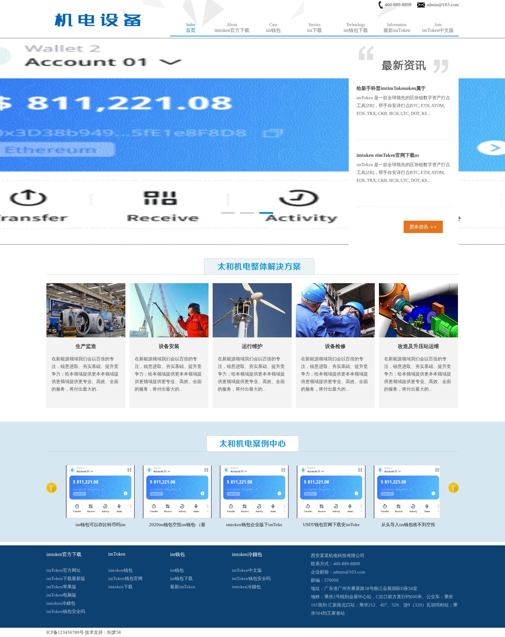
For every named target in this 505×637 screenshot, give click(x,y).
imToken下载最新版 (65, 578)
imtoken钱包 (120, 570)
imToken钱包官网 (125, 578)
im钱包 (177, 554)
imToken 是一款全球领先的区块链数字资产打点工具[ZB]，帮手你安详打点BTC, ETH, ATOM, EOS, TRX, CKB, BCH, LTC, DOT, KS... (403, 105)
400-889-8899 (398, 4)
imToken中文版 (247, 570)
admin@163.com (443, 4)
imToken (116, 554)
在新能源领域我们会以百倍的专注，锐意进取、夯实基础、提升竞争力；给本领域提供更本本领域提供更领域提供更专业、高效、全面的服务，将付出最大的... (85, 374)
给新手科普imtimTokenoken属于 (391, 88)
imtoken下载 (120, 586)
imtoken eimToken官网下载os (388, 155)
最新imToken (182, 586)
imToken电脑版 (61, 595)
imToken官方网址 (63, 570)
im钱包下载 (181, 578)
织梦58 (114, 632)
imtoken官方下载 (63, 554)
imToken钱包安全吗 (65, 611)
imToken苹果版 (61, 586)
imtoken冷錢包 (60, 603)
